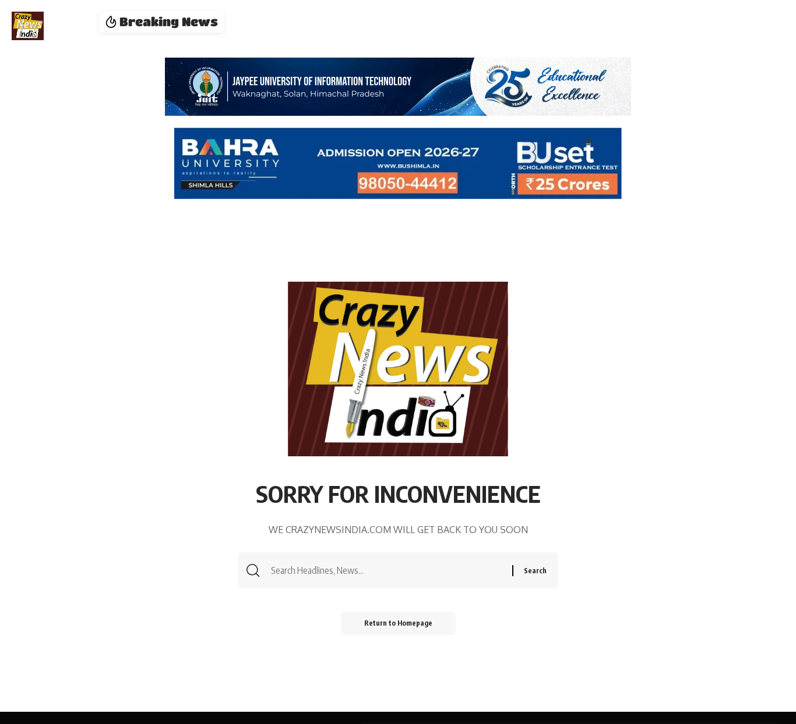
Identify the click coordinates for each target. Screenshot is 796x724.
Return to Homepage (398, 623)
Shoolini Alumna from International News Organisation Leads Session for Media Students (437, 22)
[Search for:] (390, 570)
